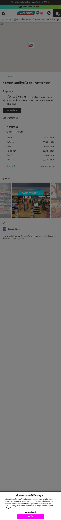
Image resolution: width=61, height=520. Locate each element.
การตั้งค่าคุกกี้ (30, 512)
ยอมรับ (31, 516)
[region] (30, 505)
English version (11, 508)
